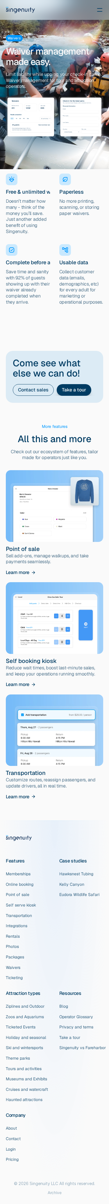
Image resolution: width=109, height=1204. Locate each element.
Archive (55, 1192)
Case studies (73, 861)
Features (15, 861)
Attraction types (23, 993)
